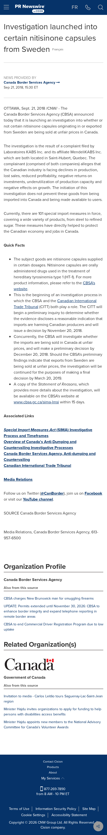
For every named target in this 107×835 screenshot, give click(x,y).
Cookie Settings (33, 815)
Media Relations (18, 479)
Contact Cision (53, 761)
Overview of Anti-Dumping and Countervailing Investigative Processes (40, 444)
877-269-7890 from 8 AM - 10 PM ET (52, 791)
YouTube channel (38, 499)
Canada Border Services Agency (33, 579)
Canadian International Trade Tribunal (37, 465)
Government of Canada (25, 677)
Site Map (89, 808)
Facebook (93, 493)
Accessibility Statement (69, 815)
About (53, 772)
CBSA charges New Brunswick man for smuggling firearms (49, 598)
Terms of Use (19, 808)
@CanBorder (52, 493)
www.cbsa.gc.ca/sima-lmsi (36, 402)
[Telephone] (88, 7)
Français (57, 49)
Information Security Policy (56, 808)
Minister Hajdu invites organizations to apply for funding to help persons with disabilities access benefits (52, 712)
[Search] (100, 7)
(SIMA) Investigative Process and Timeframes (48, 433)
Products (53, 767)
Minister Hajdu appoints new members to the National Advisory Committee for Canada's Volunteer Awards (52, 724)
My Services (51, 778)
